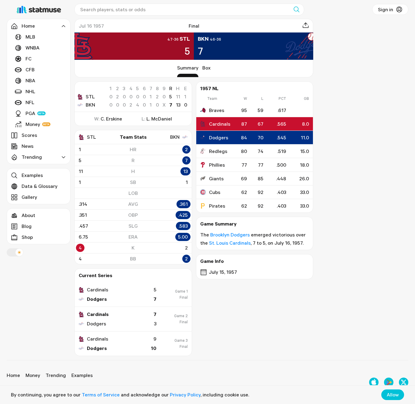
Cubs (214, 192)
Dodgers (218, 137)
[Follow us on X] (403, 382)
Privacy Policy (185, 394)
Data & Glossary (39, 186)
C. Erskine (111, 118)
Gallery (29, 197)
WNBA (32, 47)
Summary (187, 67)
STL (90, 96)
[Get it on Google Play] (388, 382)
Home (13, 375)
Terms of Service (101, 394)
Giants (216, 178)
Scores (29, 135)
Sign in (385, 9)
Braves (216, 110)
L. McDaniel (159, 118)
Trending (56, 375)
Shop (27, 237)
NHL (30, 91)
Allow (393, 394)
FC (29, 58)
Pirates (217, 205)
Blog (27, 226)
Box (206, 67)
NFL (30, 102)
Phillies (217, 164)
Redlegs (218, 151)
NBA (30, 80)
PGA (30, 113)
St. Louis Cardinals (230, 242)
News (27, 146)
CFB (30, 69)
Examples (32, 175)
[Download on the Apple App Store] (374, 382)
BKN (90, 104)
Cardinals (219, 124)
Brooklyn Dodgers (230, 234)
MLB (30, 36)
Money (33, 124)
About (28, 215)
